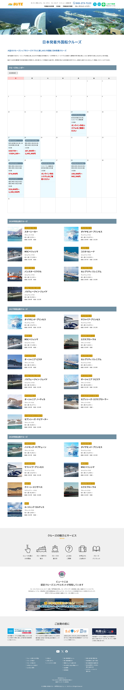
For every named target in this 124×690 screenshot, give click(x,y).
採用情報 (66, 670)
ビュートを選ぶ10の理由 (33, 658)
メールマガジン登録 (51, 663)
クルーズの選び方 (31, 663)
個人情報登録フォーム (69, 658)
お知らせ (48, 658)
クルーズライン (46, 3)
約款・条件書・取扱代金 (91, 658)
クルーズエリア (54, 3)
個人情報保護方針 (68, 660)
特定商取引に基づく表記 (92, 660)
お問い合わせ (49, 660)
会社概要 (66, 667)
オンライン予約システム (36, 3)
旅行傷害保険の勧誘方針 (92, 663)
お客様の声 (68, 3)
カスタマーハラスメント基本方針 (91, 670)
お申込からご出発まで (32, 665)
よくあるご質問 (30, 667)
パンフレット (62, 3)
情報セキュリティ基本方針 (70, 663)
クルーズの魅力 (30, 660)
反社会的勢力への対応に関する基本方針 (92, 666)
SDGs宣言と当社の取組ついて (71, 665)
